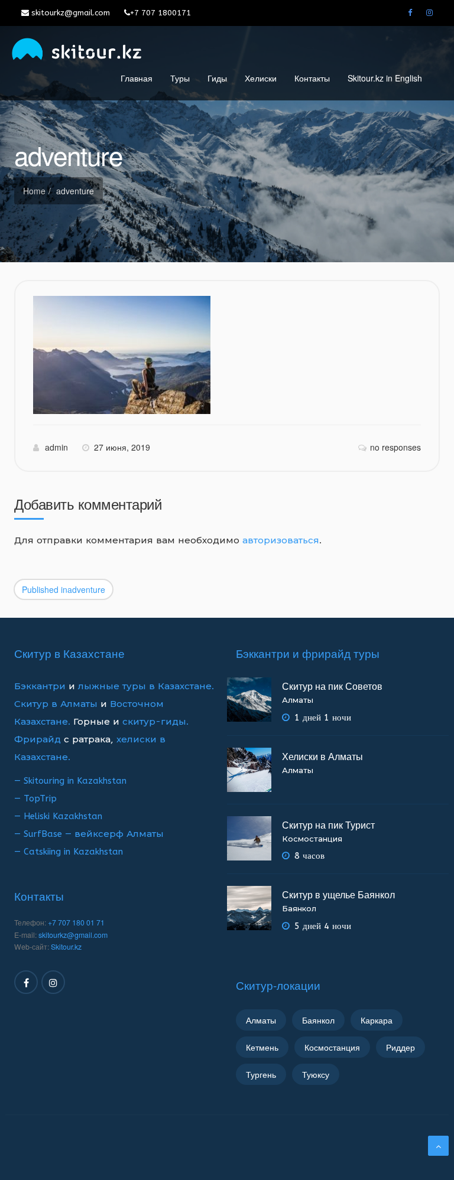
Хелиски (261, 78)
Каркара (377, 1020)
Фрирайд (37, 739)
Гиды (217, 78)
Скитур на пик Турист (328, 825)
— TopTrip (35, 798)
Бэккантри (41, 686)
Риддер (400, 1047)
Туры (180, 78)
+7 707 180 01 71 (76, 922)
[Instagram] (429, 13)
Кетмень (262, 1047)
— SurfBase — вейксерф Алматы (89, 834)
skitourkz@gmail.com (69, 12)
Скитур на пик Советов (332, 686)
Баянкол (299, 908)
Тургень (261, 1074)
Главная (137, 78)
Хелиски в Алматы (322, 756)
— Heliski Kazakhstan (58, 816)
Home (34, 191)
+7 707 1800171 (160, 12)
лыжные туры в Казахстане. (146, 686)
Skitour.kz (66, 946)
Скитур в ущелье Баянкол (338, 894)
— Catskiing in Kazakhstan (68, 851)
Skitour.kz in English (385, 78)
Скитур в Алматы (56, 704)
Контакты (312, 78)
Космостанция (312, 839)
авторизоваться (280, 540)
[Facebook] (410, 13)
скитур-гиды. (155, 721)
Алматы (297, 700)
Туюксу (315, 1074)
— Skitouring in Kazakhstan (70, 780)
